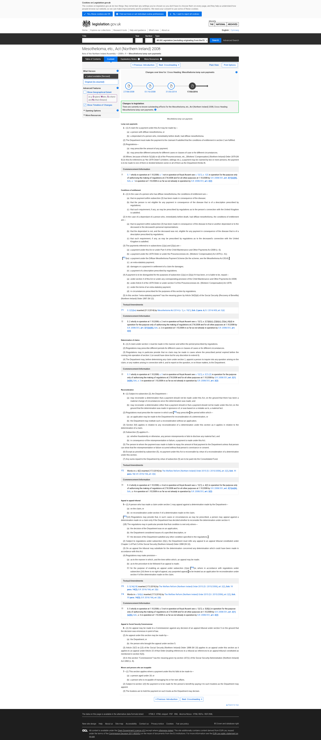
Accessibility (131, 724)
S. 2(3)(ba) (131, 310)
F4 (192, 567)
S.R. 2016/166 (142, 474)
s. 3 (161, 374)
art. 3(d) (221, 310)
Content (110, 59)
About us (109, 724)
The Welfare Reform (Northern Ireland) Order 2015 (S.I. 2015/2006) (191, 471)
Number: (149, 36)
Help (101, 724)
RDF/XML (209, 714)
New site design (89, 724)
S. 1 (128, 175)
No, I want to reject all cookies (186, 14)
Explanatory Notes (129, 59)
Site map (119, 724)
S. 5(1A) (130, 586)
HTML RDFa (198, 714)
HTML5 (152, 714)
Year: (137, 36)
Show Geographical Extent (99, 92)
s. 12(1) (198, 175)
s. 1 (161, 175)
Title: (84, 36)
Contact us (144, 724)
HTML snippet (162, 714)
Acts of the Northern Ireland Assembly (99, 53)
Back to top (233, 705)
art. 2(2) (225, 471)
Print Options (230, 65)
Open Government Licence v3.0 (131, 730)
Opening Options (92, 110)
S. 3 (128, 374)
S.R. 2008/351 (217, 178)
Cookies (170, 724)
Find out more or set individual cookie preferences (141, 14)
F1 (124, 258)
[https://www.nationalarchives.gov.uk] (224, 22)
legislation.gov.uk (103, 20)
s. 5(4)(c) (139, 594)
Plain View (214, 65)
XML (176, 714)
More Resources (151, 59)
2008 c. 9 (122, 53)
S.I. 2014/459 (211, 310)
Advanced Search (231, 40)
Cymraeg (235, 30)
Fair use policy (182, 724)
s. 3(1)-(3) (207, 374)
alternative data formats (127, 714)
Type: (157, 36)
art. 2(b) (152, 474)
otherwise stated (165, 730)
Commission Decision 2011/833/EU (124, 733)
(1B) (136, 586)
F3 (125, 516)
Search (215, 40)
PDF (171, 714)
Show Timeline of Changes (99, 105)
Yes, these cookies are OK (98, 14)
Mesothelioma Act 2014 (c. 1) (170, 310)
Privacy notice (157, 724)
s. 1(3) (205, 175)
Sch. (129, 181)
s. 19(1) (187, 310)
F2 (175, 412)
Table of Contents (93, 59)
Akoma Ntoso (185, 714)
